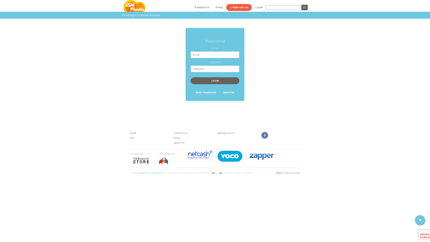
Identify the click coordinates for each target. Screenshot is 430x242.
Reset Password (206, 92)
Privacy (296, 173)
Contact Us (180, 133)
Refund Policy (226, 133)
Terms (288, 173)
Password (215, 62)
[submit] (304, 7)
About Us (179, 143)
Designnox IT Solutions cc (151, 173)
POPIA (177, 138)
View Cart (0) (240, 7)
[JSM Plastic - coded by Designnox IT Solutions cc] (134, 7)
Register (229, 92)
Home (133, 133)
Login (259, 7)
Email (215, 48)
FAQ (220, 7)
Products (202, 7)
